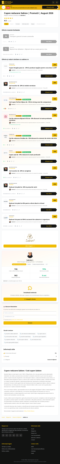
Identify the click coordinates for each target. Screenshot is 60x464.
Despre (32, 24)
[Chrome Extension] (10, 435)
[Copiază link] (15, 41)
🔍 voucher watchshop (25, 336)
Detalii (4, 41)
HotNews (33, 451)
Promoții (18, 24)
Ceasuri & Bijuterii (17, 417)
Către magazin (29, 246)
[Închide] (56, 285)
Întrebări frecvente (41, 24)
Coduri (11, 24)
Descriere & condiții (8, 54)
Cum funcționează (35, 435)
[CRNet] (7, 2)
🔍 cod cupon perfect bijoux (11, 342)
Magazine (8, 417)
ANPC (32, 446)
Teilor (25, 411)
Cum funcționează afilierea (37, 449)
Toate (6, 24)
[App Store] (20, 435)
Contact (33, 439)
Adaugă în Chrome (31, 299)
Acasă (3, 417)
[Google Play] (17, 435)
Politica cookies (5, 451)
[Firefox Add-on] (13, 435)
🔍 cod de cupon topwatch (39, 336)
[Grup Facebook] (6, 435)
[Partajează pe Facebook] (9, 41)
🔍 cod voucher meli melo (10, 336)
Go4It (32, 453)
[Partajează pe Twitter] (11, 41)
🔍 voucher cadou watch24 (11, 333)
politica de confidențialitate (17, 319)
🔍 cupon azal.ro (42, 333)
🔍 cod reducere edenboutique (27, 333)
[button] (53, 2)
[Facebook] (3, 435)
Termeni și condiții (6, 446)
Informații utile (25, 24)
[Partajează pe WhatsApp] (13, 41)
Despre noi (34, 433)
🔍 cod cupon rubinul (22, 339)
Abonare (30, 323)
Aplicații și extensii (35, 437)
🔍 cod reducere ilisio (35, 339)
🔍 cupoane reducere (9, 339)
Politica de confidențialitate (8, 449)
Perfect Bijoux (30, 411)
